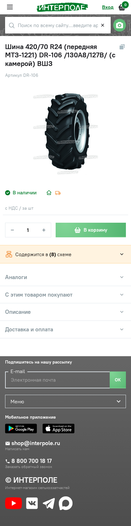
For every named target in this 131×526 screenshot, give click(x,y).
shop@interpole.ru (35, 443)
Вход (108, 7)
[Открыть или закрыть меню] (10, 7)
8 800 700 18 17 (31, 461)
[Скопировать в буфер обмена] (122, 47)
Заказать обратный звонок (28, 467)
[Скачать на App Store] (60, 428)
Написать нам (17, 449)
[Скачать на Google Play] (22, 428)
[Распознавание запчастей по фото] (119, 25)
